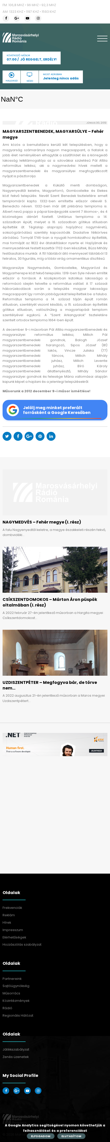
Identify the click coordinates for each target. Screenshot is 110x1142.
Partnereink (12, 979)
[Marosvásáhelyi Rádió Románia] (21, 37)
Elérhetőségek (14, 937)
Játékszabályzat (16, 1049)
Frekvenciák (12, 908)
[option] (55, 744)
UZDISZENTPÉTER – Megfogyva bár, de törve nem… (50, 685)
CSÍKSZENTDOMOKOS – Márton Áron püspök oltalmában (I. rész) (50, 602)
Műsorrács (11, 993)
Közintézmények (16, 1000)
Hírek (7, 922)
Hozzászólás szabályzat (22, 944)
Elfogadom (40, 1136)
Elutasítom (71, 1136)
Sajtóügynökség (16, 986)
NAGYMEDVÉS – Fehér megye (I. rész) (42, 522)
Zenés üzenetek (16, 1057)
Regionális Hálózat (18, 1015)
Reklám (9, 915)
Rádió (7, 1008)
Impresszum (13, 930)
